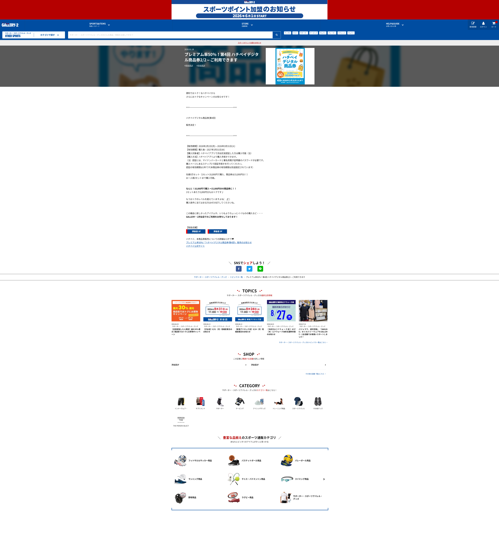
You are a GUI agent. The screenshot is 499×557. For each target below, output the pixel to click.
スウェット (341, 33)
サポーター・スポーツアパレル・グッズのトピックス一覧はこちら (302, 342)
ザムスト (323, 33)
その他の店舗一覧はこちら (315, 374)
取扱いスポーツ (97, 25)
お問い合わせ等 (392, 25)
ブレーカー (332, 33)
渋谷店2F (201, 66)
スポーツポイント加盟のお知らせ (249, 43)
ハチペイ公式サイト (195, 246)
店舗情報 (245, 25)
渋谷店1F (189, 66)
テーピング (313, 33)
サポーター (303, 33)
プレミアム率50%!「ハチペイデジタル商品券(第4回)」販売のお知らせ (219, 242)
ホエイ (295, 33)
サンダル (287, 33)
